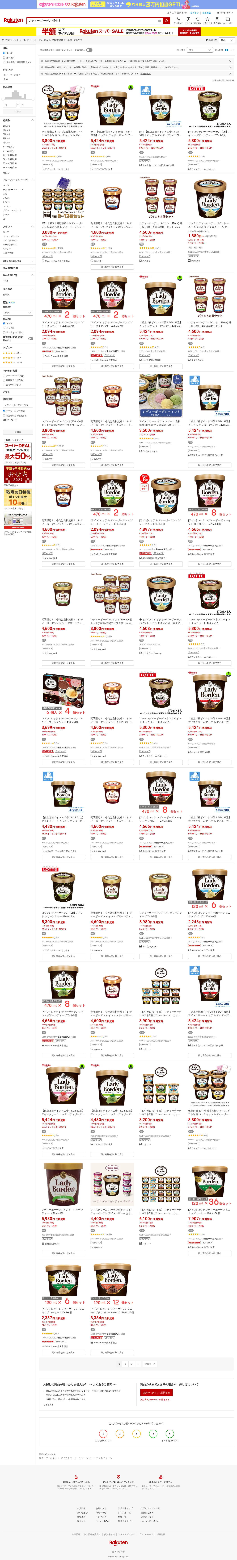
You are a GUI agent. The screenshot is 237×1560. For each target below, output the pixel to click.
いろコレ (146, 1049)
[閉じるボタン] (230, 61)
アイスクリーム (10, 240)
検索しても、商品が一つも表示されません (65, 1399)
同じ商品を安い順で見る (112, 267)
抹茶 (5, 194)
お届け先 (7, 307)
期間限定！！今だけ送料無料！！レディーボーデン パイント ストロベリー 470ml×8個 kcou (111, 1015)
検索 (19, 111)
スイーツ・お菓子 (48, 1458)
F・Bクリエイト (150, 451)
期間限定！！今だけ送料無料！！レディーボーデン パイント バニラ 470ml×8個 (63, 524)
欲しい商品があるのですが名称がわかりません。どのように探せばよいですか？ (83, 1391)
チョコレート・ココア (13, 189)
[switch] (30, 338)
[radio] (4, 53)
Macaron (195, 261)
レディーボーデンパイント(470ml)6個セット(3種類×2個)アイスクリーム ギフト (112, 623)
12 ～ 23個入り (10, 155)
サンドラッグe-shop (152, 653)
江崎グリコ (8, 253)
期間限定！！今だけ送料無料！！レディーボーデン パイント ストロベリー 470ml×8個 (111, 722)
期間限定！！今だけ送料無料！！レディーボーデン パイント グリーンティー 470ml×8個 (63, 623)
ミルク (6, 202)
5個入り (6, 142)
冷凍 (6, 281)
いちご (6, 198)
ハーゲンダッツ (10, 244)
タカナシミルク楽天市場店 (57, 261)
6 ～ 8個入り (9, 146)
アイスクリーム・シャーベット (76, 1458)
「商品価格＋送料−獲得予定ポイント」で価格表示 (61, 50)
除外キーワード (10, 420)
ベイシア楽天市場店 (103, 169)
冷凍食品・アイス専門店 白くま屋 (158, 165)
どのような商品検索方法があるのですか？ (65, 1395)
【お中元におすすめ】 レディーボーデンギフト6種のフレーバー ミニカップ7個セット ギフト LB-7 (160, 1114)
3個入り (6, 134)
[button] (225, 13)
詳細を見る (146, 73)
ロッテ (6, 232)
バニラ (6, 185)
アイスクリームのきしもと (57, 169)
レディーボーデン (11, 236)
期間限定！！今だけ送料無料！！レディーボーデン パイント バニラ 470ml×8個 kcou (112, 227)
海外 (13, 302)
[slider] (3, 99)
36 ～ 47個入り (10, 163)
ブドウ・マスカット (12, 210)
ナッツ (6, 214)
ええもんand (197, 360)
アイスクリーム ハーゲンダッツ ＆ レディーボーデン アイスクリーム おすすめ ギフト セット (112, 1213)
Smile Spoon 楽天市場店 (56, 356)
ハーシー (7, 249)
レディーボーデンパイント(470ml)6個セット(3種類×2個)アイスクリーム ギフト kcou (63, 425)
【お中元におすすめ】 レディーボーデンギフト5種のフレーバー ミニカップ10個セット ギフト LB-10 (160, 1015)
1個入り (6, 126)
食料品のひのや (149, 947)
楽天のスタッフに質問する (156, 1392)
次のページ (150, 1364)
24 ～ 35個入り (10, 159)
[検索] (166, 20)
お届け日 (7, 319)
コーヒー (7, 206)
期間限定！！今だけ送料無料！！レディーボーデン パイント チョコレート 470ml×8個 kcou (111, 425)
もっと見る (48, 1404)
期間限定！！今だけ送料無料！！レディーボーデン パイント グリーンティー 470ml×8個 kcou (112, 916)
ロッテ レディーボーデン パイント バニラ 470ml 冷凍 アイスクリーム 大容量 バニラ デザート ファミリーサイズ (208, 227)
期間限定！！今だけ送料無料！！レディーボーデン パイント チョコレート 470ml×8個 (111, 821)
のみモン (98, 261)
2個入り (6, 130)
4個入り (6, 138)
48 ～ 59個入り (10, 167)
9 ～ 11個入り (9, 151)
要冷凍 (6, 294)
